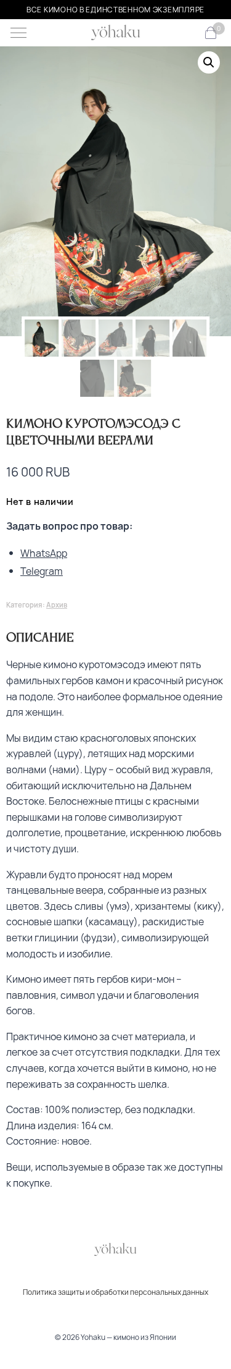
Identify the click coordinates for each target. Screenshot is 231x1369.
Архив (56, 604)
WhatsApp (43, 553)
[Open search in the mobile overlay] (190, 33)
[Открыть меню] (18, 32)
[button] (209, 62)
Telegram (41, 571)
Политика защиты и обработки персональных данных (115, 1292)
